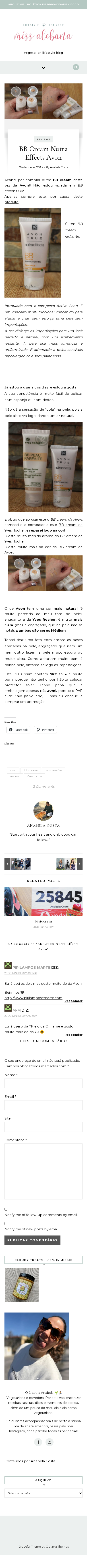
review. (15, 776)
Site (7, 1118)
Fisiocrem (43, 921)
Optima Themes (57, 1546)
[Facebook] (38, 1442)
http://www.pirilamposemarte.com (33, 998)
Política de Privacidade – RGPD (53, 4)
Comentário (15, 1140)
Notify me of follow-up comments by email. (41, 1215)
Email (10, 1096)
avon (13, 770)
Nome (11, 1075)
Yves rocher (34, 776)
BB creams (30, 770)
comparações (53, 770)
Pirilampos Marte (31, 967)
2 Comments (43, 786)
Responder (73, 1001)
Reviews (44, 139)
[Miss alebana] (43, 33)
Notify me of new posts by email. (31, 1229)
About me (16, 4)
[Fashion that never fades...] (14, 864)
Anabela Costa (59, 167)
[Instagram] (50, 1442)
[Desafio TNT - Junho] (72, 864)
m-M (16, 1010)
